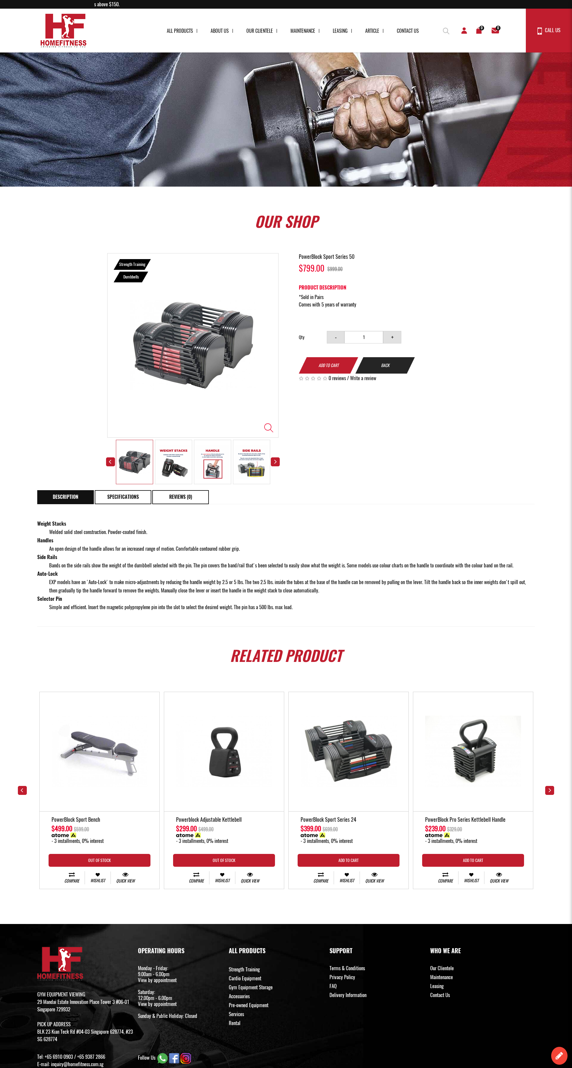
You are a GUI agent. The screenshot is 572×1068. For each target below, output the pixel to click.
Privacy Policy (342, 977)
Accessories (239, 996)
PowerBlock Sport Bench (76, 820)
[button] (445, 29)
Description (65, 497)
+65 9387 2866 (91, 1056)
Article (372, 31)
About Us (220, 31)
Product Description (322, 287)
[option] (193, 345)
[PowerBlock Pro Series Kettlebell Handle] (473, 752)
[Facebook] (175, 1057)
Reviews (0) (180, 497)
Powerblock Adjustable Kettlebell (209, 820)
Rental (234, 1023)
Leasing (340, 31)
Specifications (123, 497)
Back (385, 365)
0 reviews (337, 378)
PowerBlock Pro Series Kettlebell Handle (465, 820)
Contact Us (408, 31)
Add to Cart (328, 365)
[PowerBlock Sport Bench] (99, 752)
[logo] (63, 30)
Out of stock (99, 860)
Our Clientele (259, 31)
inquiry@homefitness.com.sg (77, 1064)
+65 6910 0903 (59, 1056)
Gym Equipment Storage (251, 987)
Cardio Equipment (245, 978)
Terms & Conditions (347, 968)
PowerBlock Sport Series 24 (328, 820)
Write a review (363, 378)
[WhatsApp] (163, 1057)
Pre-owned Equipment (248, 1005)
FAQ (333, 986)
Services (236, 1014)
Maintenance (302, 31)
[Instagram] (186, 1057)
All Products (180, 31)
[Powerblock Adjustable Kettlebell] (224, 752)
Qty (301, 337)
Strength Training (244, 969)
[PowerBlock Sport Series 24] (349, 752)
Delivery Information (347, 995)
